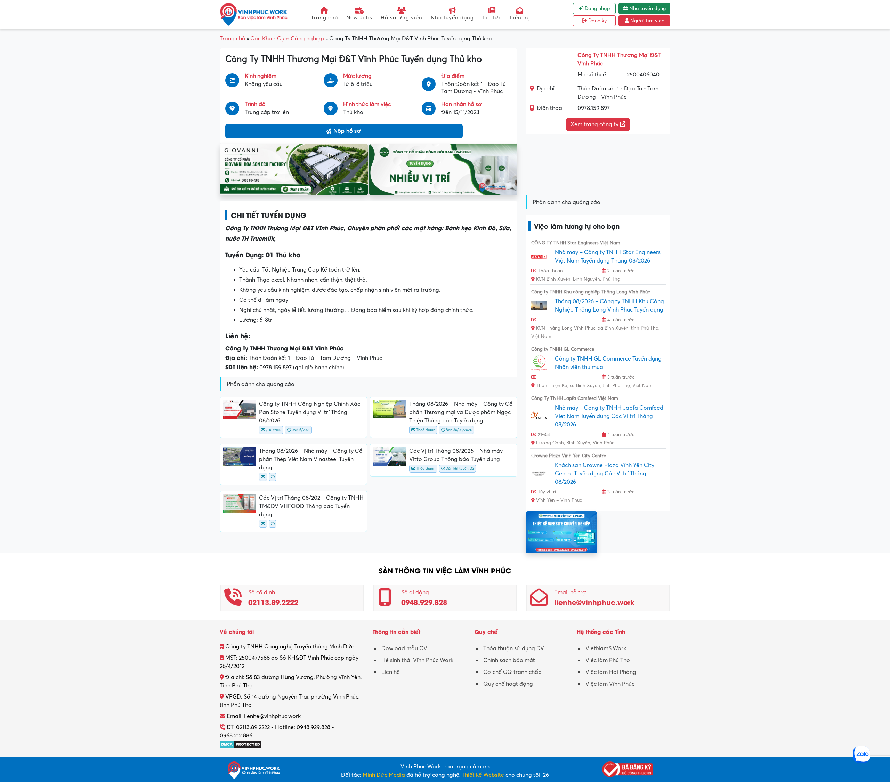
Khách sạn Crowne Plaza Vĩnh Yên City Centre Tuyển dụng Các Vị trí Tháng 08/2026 (604, 473)
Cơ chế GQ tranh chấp (512, 672)
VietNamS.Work (605, 648)
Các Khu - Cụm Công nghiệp (287, 38)
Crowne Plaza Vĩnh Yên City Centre (568, 455)
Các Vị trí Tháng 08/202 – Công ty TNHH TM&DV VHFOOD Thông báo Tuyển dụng (311, 506)
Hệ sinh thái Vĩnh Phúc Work (417, 660)
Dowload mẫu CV (404, 648)
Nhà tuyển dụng (452, 18)
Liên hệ (520, 18)
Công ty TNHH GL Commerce (562, 349)
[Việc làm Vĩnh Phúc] (254, 14)
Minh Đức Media (384, 775)
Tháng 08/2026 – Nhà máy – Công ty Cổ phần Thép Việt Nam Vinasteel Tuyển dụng (311, 459)
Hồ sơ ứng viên (401, 18)
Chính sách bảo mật (509, 660)
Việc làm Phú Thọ (607, 660)
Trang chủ (324, 18)
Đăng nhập (596, 8)
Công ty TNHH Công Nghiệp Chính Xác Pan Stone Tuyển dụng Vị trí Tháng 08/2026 (309, 412)
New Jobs (359, 18)
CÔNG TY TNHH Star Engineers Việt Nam (575, 243)
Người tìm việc (646, 20)
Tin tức (492, 18)
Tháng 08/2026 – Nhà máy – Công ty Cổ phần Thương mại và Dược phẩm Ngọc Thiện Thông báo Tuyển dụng (461, 412)
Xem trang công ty (595, 124)
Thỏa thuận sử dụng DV (513, 648)
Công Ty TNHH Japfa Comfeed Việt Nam (574, 398)
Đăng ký (597, 20)
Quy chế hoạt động (508, 684)
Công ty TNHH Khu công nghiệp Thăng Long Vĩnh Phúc (590, 292)
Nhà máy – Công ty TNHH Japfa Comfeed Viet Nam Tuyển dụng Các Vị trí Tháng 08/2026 (609, 416)
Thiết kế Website (483, 775)
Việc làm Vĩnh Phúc (609, 684)
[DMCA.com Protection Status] (241, 744)
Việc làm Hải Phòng (610, 672)
